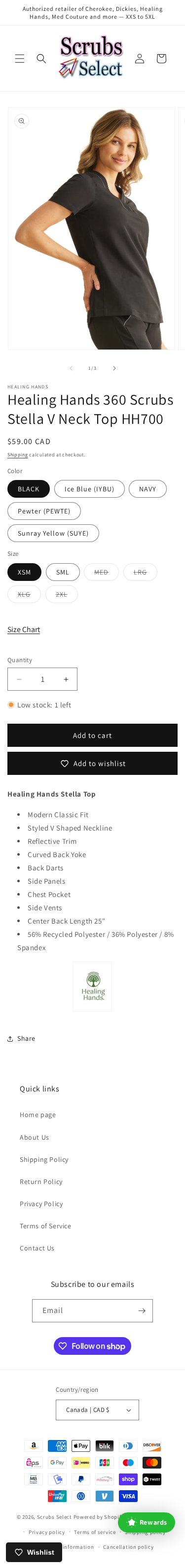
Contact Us (37, 1248)
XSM (24, 572)
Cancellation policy (128, 1546)
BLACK (28, 488)
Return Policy (41, 1181)
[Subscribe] (141, 1310)
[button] (20, 58)
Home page (38, 1114)
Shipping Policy (44, 1159)
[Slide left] (71, 368)
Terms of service (94, 1532)
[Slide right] (114, 368)
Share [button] (26, 1038)
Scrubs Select (54, 1516)
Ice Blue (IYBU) (89, 488)
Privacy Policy (41, 1203)
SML (63, 572)
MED (106, 574)
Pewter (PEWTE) (44, 511)
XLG (29, 596)
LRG (145, 574)
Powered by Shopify (99, 1516)
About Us (34, 1137)
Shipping (17, 454)
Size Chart (23, 629)
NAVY (147, 488)
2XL (67, 596)
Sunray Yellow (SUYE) (53, 533)
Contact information (67, 1546)
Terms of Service (46, 1225)
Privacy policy (47, 1532)
